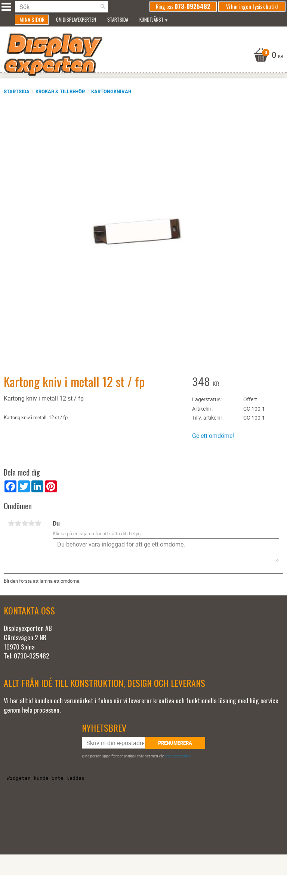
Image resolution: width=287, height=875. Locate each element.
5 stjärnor (38, 523)
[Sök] (102, 6)
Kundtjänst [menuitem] (151, 19)
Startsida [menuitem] (117, 19)
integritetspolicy (177, 756)
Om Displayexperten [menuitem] (76, 19)
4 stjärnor (31, 523)
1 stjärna (11, 523)
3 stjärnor (24, 523)
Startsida (17, 91)
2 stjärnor (18, 523)
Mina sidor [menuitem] (31, 20)
